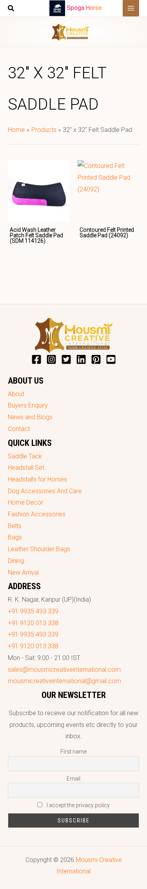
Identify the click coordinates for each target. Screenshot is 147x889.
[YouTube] (111, 359)
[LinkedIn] (81, 359)
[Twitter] (66, 359)
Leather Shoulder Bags (39, 549)
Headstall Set (26, 467)
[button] (11, 9)
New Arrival (23, 572)
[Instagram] (51, 359)
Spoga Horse (84, 7)
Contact (19, 429)
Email (73, 778)
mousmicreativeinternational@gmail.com (64, 681)
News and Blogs (30, 417)
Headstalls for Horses (37, 479)
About (16, 394)
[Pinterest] (96, 359)
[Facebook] (36, 359)
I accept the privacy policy (77, 805)
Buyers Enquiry (28, 405)
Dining (16, 560)
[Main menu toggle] (131, 8)
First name (73, 751)
